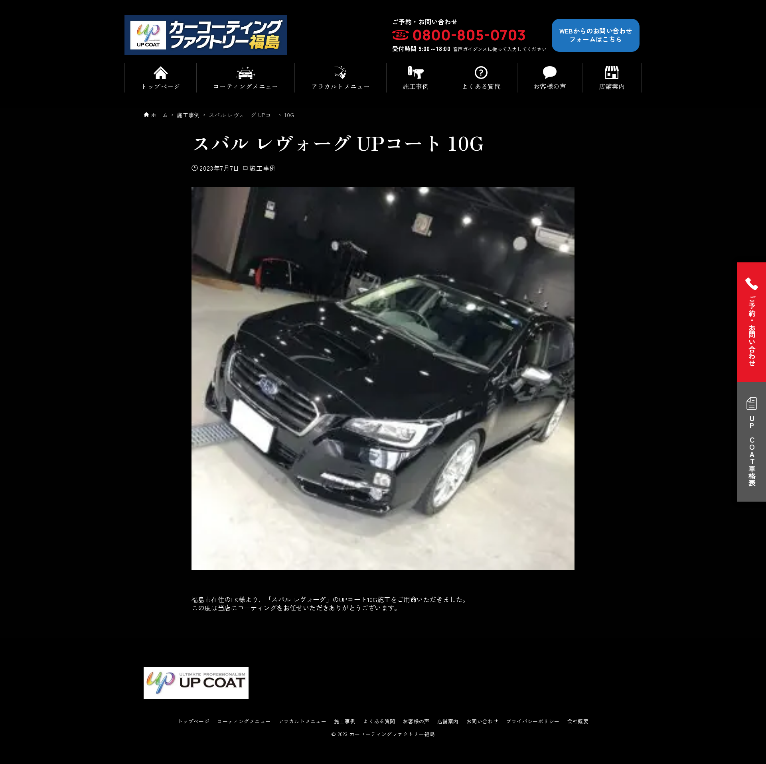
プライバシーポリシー (532, 721)
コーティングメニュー (243, 721)
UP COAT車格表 (752, 450)
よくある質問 (379, 721)
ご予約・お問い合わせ (752, 331)
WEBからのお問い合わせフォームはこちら (595, 35)
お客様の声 (416, 721)
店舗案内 (448, 721)
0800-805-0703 (469, 35)
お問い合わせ (482, 721)
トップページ (193, 721)
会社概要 (578, 721)
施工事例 (262, 168)
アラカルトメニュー (302, 721)
